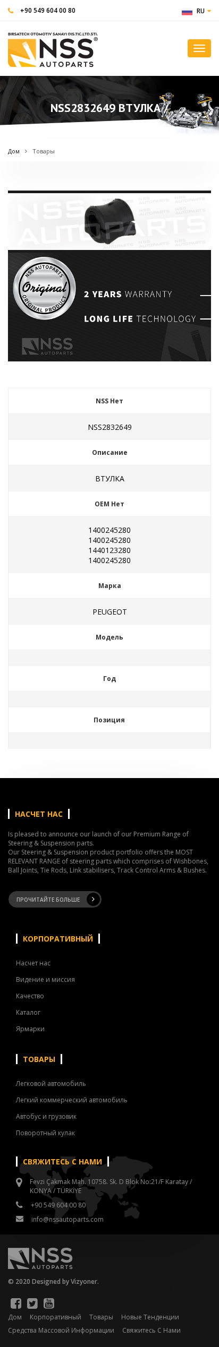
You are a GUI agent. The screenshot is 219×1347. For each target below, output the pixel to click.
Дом (14, 151)
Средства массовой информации (61, 1330)
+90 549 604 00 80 (47, 10)
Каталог (28, 1012)
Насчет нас (33, 963)
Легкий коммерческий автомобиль (72, 1099)
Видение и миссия (45, 979)
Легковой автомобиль (51, 1083)
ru (201, 10)
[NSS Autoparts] (53, 47)
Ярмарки (30, 1028)
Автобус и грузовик (46, 1116)
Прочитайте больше (48, 899)
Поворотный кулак (45, 1132)
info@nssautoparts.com (67, 1219)
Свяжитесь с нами (151, 1330)
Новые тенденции (150, 1317)
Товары (43, 151)
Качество (30, 995)
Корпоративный (55, 1317)
